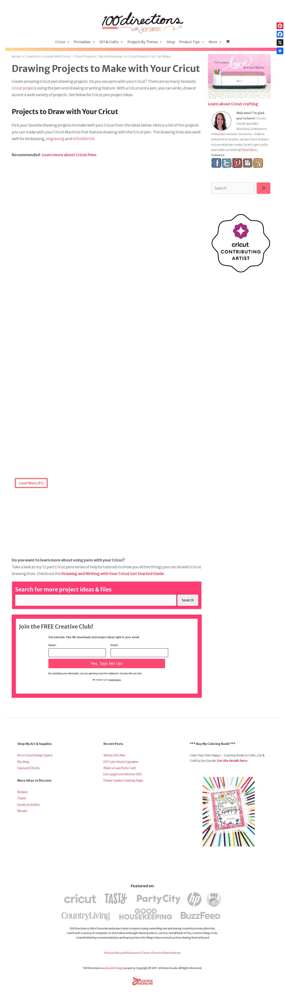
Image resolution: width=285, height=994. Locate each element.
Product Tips (189, 42)
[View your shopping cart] (228, 42)
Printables (82, 42)
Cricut (60, 42)
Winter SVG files (114, 755)
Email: (114, 645)
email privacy (115, 680)
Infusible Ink (83, 138)
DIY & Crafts (109, 42)
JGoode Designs (114, 968)
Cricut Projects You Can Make (149, 56)
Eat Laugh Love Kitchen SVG (122, 774)
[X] (280, 42)
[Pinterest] (280, 26)
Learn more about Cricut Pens (69, 154)
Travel (21, 798)
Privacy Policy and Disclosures (122, 952)
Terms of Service (152, 952)
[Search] (263, 188)
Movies (22, 811)
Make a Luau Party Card (119, 768)
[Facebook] (280, 34)
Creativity (32, 56)
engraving (55, 138)
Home (16, 56)
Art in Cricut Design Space (34, 755)
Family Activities (28, 805)
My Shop (23, 762)
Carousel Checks (28, 768)
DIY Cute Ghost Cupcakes (120, 762)
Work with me (172, 952)
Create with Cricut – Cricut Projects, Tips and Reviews (83, 56)
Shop (171, 42)
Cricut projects (24, 88)
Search (188, 600)
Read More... (250, 150)
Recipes (22, 792)
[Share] (280, 51)
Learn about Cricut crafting (233, 104)
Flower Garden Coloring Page (123, 780)
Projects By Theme (142, 42)
